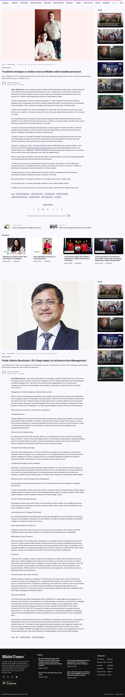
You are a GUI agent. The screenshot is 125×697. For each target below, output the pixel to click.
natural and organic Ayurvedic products (40, 148)
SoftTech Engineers (38, 637)
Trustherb (58, 197)
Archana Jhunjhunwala (23, 194)
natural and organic (63, 194)
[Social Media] (3, 677)
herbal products (50, 194)
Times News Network (13, 82)
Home (3, 64)
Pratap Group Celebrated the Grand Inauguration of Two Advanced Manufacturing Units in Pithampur (109, 42)
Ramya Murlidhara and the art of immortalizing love (44, 257)
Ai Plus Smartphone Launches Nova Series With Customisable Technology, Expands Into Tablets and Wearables (108, 258)
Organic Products (35, 197)
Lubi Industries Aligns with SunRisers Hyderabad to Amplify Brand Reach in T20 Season (77, 258)
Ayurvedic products (37, 194)
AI (17, 637)
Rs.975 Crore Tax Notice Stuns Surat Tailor (106, 58)
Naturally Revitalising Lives (20, 197)
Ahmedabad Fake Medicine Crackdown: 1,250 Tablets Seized (109, 91)
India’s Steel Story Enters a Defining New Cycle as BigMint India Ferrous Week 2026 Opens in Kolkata (110, 74)
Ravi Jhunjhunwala (48, 197)
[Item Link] (110, 20)
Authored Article (25, 637)
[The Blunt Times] (6, 3)
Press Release (11, 64)
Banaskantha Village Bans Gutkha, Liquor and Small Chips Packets (110, 107)
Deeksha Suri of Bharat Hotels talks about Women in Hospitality (15, 257)
